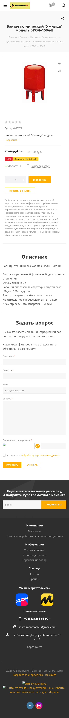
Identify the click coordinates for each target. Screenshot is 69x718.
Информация (34, 544)
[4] (16, 122)
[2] (10, 122)
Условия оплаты (34, 550)
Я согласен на (33, 455)
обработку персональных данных (41, 455)
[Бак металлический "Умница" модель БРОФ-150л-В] (34, 83)
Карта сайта (34, 647)
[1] (6, 122)
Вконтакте (30, 705)
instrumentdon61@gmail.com (37, 627)
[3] (13, 122)
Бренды (35, 579)
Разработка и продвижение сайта (34, 674)
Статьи (34, 574)
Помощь (34, 568)
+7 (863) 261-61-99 (36, 619)
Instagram (38, 705)
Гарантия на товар (34, 560)
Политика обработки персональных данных (35, 536)
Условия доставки (34, 555)
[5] (20, 122)
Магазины (34, 531)
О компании (34, 525)
